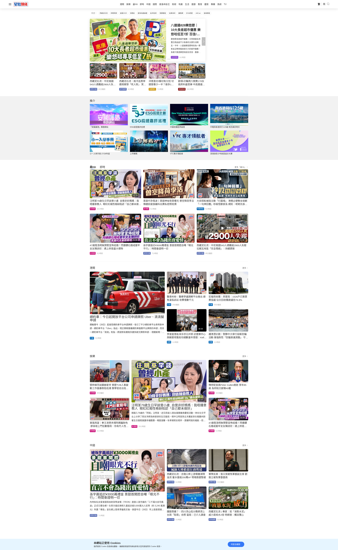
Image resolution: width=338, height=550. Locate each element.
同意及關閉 (235, 544)
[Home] (21, 4)
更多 (244, 268)
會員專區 (207, 13)
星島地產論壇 (142, 13)
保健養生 (152, 89)
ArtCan (198, 13)
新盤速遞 (182, 89)
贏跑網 (180, 13)
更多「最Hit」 (240, 167)
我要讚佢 (163, 13)
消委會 (132, 13)
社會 (91, 338)
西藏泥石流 (104, 13)
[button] (203, 41)
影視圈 (92, 209)
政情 (169, 342)
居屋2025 (123, 13)
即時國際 (123, 89)
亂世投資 (153, 13)
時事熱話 (200, 209)
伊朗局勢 (114, 13)
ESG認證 (189, 13)
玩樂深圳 (172, 13)
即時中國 (93, 89)
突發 (210, 342)
